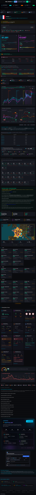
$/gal (29, 1)
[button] (25, 235)
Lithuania (13, 30)
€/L (27, 1)
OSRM (25, 485)
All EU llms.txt (13, 204)
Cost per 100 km (32, 490)
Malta (17, 30)
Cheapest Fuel (11, 490)
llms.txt (7, 204)
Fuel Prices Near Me (17, 490)
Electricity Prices (25, 490)
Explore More (33, 373)
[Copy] (2, 50)
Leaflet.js (16, 485)
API (30, 201)
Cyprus (22, 30)
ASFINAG (4, 485)
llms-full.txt (10, 204)
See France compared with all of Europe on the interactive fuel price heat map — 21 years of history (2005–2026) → (13, 87)
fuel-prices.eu (3, 493)
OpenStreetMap (19, 485)
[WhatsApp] (3, 50)
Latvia (4, 30)
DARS (5, 485)
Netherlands (28, 30)
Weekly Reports (5, 490)
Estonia (8, 30)
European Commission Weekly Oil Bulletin (5, 472)
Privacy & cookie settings (2, 494)
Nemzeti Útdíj (8, 485)
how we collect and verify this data (8, 473)
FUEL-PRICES (9, 1)
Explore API (29, 421)
